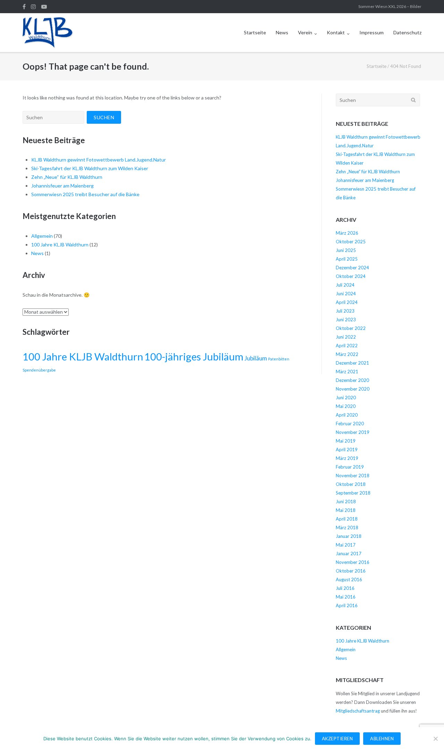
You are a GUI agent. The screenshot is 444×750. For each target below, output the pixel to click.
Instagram (33, 6)
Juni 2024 (346, 293)
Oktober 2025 (351, 241)
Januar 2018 (348, 536)
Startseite (255, 32)
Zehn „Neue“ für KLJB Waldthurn (66, 177)
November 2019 (352, 432)
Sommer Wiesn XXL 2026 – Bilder (389, 6)
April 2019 (347, 449)
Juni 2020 (346, 397)
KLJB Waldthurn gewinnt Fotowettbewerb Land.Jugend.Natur (98, 160)
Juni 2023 (346, 319)
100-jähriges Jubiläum (194, 356)
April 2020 (347, 415)
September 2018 (353, 493)
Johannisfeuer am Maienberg (62, 186)
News (282, 32)
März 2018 (347, 527)
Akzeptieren (337, 738)
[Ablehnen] (435, 738)
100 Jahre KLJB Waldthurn (59, 244)
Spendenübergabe (39, 370)
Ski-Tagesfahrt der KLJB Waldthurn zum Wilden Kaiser (89, 168)
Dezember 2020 (352, 380)
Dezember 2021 (352, 363)
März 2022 (347, 354)
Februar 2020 (350, 423)
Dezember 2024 (352, 267)
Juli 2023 (345, 311)
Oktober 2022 (351, 328)
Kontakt (336, 32)
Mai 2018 (346, 510)
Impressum (371, 32)
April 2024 (347, 302)
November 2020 (352, 389)
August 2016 (349, 579)
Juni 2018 (346, 501)
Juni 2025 (346, 250)
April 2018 (347, 519)
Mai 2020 (346, 406)
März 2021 (347, 371)
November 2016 (352, 562)
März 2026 (347, 233)
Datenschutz (407, 32)
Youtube (44, 6)
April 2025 (347, 259)
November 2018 (352, 475)
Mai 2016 (346, 597)
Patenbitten (278, 359)
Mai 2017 (346, 545)
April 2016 (347, 605)
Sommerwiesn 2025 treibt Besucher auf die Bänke (85, 194)
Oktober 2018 (351, 484)
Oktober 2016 (351, 571)
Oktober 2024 (351, 276)
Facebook (24, 6)
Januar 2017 (348, 553)
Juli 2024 (345, 285)
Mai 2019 (346, 441)
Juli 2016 (345, 588)
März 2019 (347, 458)
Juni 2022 (346, 337)
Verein (305, 32)
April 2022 (347, 345)
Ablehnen (382, 738)
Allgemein (42, 236)
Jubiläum (256, 358)
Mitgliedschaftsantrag (358, 711)
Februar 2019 (350, 467)
